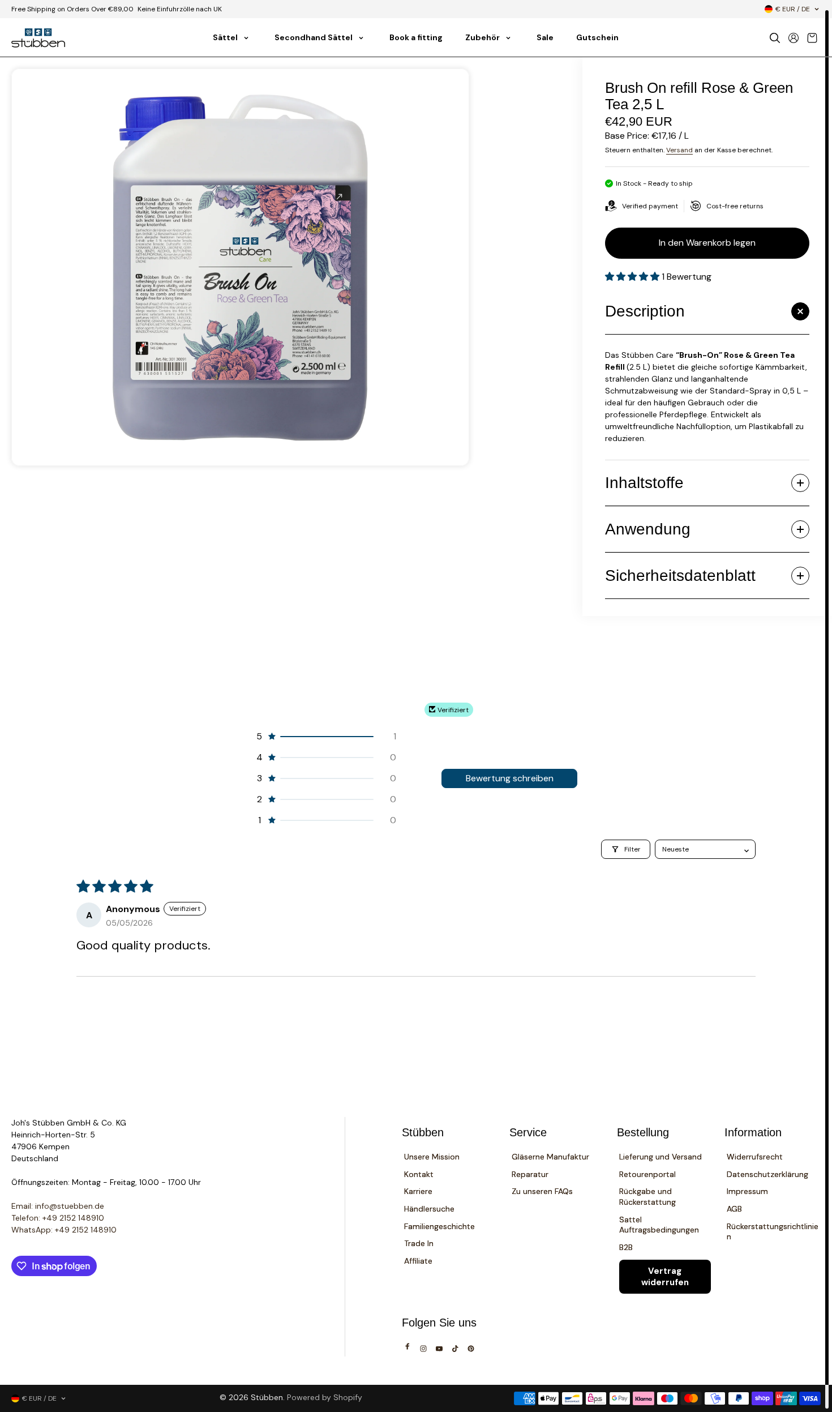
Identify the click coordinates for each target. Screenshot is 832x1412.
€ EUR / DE (792, 9)
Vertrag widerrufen (665, 1276)
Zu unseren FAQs (542, 1191)
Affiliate (418, 1261)
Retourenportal (647, 1174)
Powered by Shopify (324, 1397)
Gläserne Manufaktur (550, 1157)
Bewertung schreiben (510, 778)
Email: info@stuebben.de (57, 1206)
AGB (734, 1209)
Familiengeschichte (439, 1226)
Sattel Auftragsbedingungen (659, 1224)
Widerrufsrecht (755, 1157)
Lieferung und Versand (660, 1157)
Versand (679, 150)
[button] (633, 277)
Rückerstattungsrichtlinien (772, 1231)
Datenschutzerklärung (767, 1174)
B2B (626, 1247)
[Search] (774, 37)
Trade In (419, 1243)
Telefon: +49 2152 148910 (57, 1218)
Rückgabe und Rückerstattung (647, 1196)
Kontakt (419, 1174)
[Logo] (38, 38)
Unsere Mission (432, 1157)
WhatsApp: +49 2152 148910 (64, 1230)
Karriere (418, 1191)
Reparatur (530, 1174)
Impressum (747, 1191)
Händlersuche (429, 1209)
